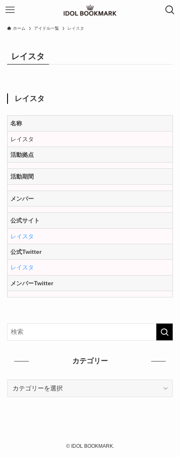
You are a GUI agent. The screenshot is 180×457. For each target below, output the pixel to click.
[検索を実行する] (164, 332)
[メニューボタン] (10, 10)
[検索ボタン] (170, 10)
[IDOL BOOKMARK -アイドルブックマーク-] (90, 10)
